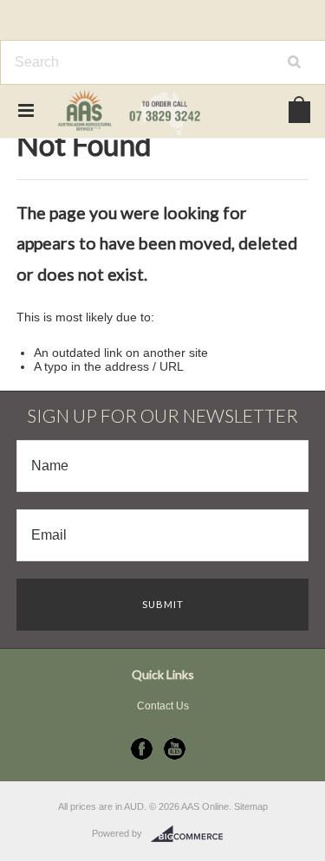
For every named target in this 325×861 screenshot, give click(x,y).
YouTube (174, 749)
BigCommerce (192, 834)
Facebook (142, 749)
